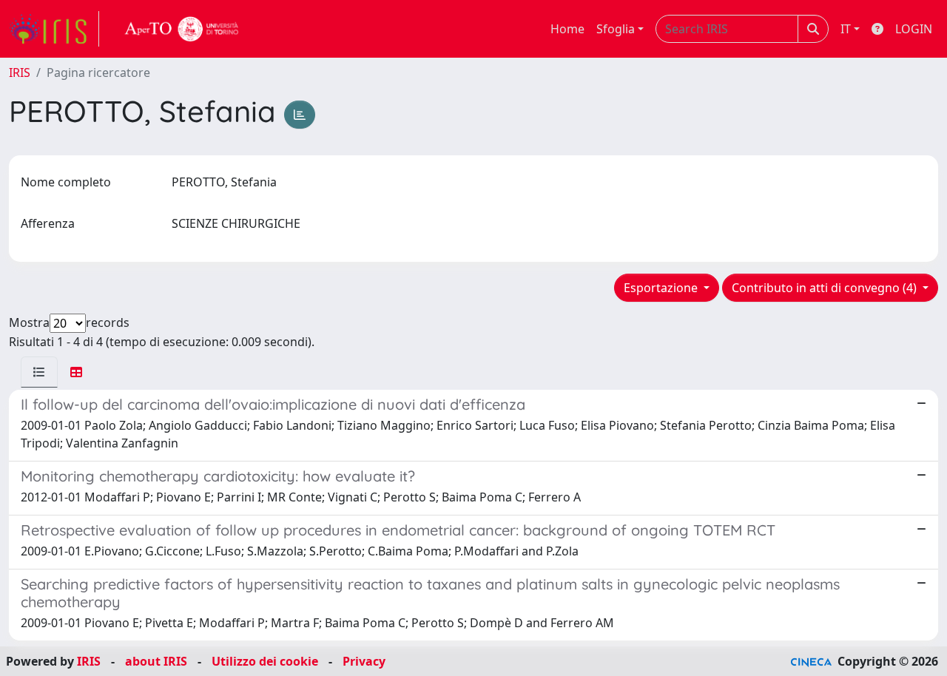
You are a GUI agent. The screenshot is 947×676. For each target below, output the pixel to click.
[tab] (39, 372)
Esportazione (662, 288)
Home (567, 29)
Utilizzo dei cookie (265, 661)
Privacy (364, 661)
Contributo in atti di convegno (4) (826, 288)
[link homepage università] (182, 29)
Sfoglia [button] (615, 29)
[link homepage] (54, 29)
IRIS (19, 72)
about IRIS (156, 661)
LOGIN (913, 29)
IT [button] (845, 29)
